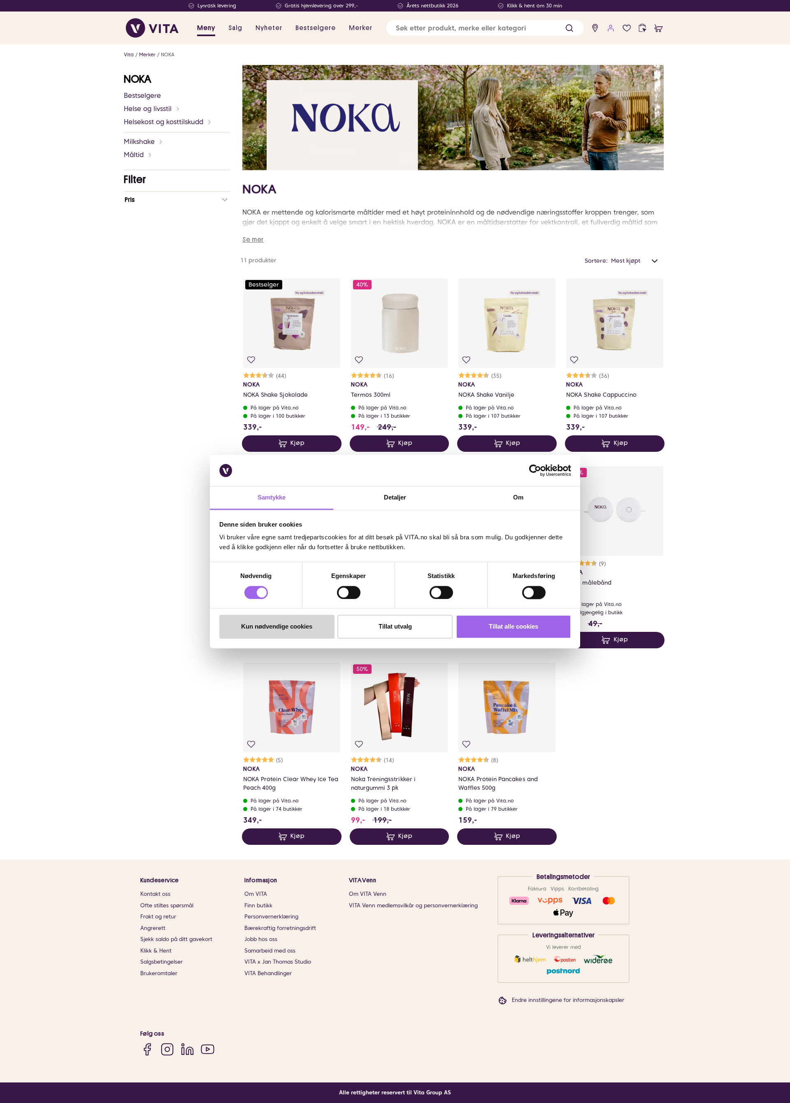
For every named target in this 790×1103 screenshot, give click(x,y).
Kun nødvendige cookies (276, 626)
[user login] (611, 28)
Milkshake (139, 142)
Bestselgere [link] (315, 28)
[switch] (348, 592)
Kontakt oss (155, 894)
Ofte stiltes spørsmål (166, 905)
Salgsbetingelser (161, 962)
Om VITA (255, 894)
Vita (129, 54)
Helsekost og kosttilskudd (163, 122)
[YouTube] (207, 1049)
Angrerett (152, 928)
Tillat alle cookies (513, 626)
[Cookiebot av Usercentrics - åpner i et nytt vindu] (535, 470)
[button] (569, 28)
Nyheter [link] (269, 28)
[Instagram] (167, 1049)
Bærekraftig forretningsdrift (280, 928)
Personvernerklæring (271, 916)
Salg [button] (235, 28)
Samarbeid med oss (269, 951)
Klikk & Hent (156, 951)
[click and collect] (642, 28)
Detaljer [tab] (395, 497)
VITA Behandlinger (268, 973)
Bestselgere (142, 95)
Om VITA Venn (367, 894)
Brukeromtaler (158, 973)
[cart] (659, 28)
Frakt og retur (158, 916)
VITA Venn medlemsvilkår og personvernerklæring (413, 905)
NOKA (167, 54)
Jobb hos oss (260, 939)
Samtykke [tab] (272, 497)
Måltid (134, 155)
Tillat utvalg (395, 626)
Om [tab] (518, 497)
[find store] (595, 28)
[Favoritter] (627, 28)
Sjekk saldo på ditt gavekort (176, 939)
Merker (147, 54)
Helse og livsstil (148, 109)
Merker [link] (360, 28)
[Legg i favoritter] (251, 360)
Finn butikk (258, 905)
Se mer (253, 239)
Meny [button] (206, 28)
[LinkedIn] (187, 1049)
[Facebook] (147, 1049)
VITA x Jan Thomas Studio (277, 962)
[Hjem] (152, 28)
